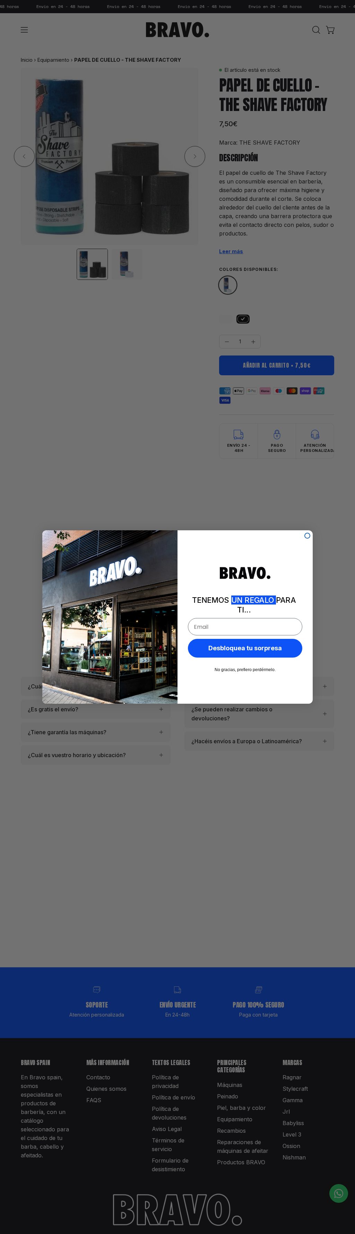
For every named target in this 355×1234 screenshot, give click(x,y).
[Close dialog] (307, 535)
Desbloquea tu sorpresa (245, 648)
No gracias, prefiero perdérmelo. (245, 669)
